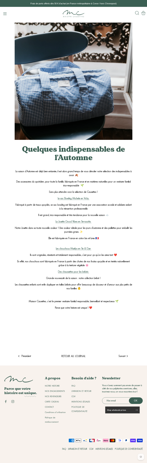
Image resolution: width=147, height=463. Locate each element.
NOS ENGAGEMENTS (55, 391)
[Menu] (5, 14)
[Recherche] (137, 13)
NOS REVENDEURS (53, 396)
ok (136, 400)
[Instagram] (12, 401)
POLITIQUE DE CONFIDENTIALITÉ (129, 449)
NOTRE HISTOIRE (52, 386)
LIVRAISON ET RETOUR (81, 391)
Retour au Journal (73, 356)
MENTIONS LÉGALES (80, 402)
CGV (73, 396)
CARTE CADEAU (52, 402)
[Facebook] (5, 401)
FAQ (73, 386)
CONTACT (49, 407)
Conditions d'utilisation (55, 412)
